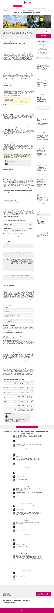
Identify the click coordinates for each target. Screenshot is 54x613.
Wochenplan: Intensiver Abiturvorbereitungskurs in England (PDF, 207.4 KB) (43, 49)
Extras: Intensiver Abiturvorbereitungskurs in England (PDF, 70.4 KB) (43, 53)
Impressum (26, 610)
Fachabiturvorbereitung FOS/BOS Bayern (9, 602)
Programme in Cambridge (28, 8)
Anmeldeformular (43, 594)
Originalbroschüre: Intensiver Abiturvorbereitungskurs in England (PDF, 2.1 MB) (43, 45)
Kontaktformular (39, 236)
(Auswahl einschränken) (29, 10)
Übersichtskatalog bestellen (8, 595)
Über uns (22, 610)
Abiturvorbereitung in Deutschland (42, 139)
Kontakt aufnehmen (7, 594)
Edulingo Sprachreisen (27, 2)
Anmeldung (43, 36)
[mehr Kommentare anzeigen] (27, 448)
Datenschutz (31, 610)
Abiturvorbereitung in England (18, 8)
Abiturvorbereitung (10, 8)
